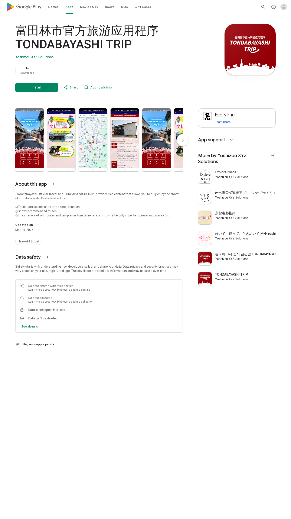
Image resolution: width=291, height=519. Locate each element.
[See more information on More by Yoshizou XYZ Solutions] (273, 155)
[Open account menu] (284, 7)
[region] (100, 70)
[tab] (53, 7)
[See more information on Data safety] (47, 257)
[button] (29, 139)
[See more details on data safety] (30, 326)
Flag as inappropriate (34, 344)
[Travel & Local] (28, 241)
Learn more (35, 289)
